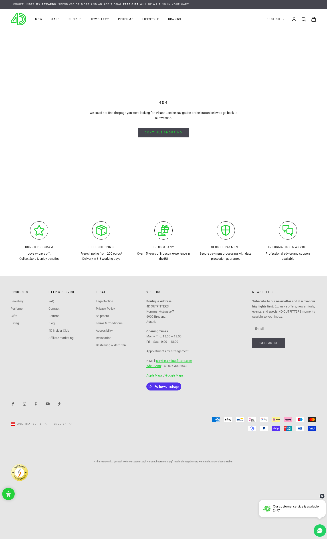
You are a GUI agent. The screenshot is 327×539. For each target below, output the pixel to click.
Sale (55, 19)
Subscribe (268, 343)
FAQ (51, 301)
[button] (8, 494)
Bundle (75, 19)
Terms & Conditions (109, 323)
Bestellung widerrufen (111, 345)
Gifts (14, 316)
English (273, 19)
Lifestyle (150, 19)
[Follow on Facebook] (13, 403)
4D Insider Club (58, 330)
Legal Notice (104, 301)
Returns (53, 316)
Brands (174, 19)
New (38, 19)
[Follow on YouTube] (47, 403)
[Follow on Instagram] (24, 403)
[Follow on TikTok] (59, 403)
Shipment (102, 316)
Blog (51, 323)
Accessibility (104, 330)
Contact (54, 308)
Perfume (125, 19)
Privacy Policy (105, 308)
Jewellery (99, 19)
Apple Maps (154, 375)
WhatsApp (153, 366)
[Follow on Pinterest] (36, 403)
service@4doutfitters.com (174, 361)
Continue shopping (163, 132)
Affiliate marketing (61, 338)
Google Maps (174, 375)
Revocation (103, 338)
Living (15, 323)
